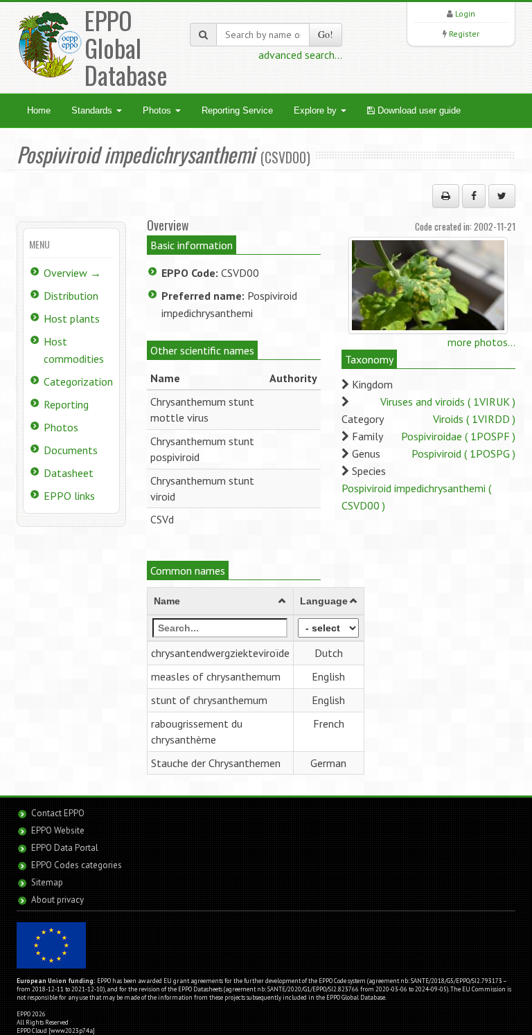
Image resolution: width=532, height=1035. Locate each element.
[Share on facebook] (474, 196)
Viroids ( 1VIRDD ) (474, 419)
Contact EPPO (58, 813)
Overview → (72, 273)
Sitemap (47, 882)
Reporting (66, 404)
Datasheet (69, 473)
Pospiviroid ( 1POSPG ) (463, 453)
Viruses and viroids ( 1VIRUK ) (447, 401)
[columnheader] (220, 601)
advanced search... (300, 55)
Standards (93, 110)
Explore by (316, 110)
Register (464, 33)
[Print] (445, 196)
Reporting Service (237, 110)
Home (39, 110)
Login (465, 13)
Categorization (78, 381)
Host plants (72, 318)
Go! (325, 34)
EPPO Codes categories (76, 865)
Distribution (71, 296)
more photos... (481, 342)
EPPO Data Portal (64, 848)
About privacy (57, 900)
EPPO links (69, 496)
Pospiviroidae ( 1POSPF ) (458, 436)
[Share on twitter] (501, 196)
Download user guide (418, 110)
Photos (158, 110)
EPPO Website (58, 830)
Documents (71, 450)
